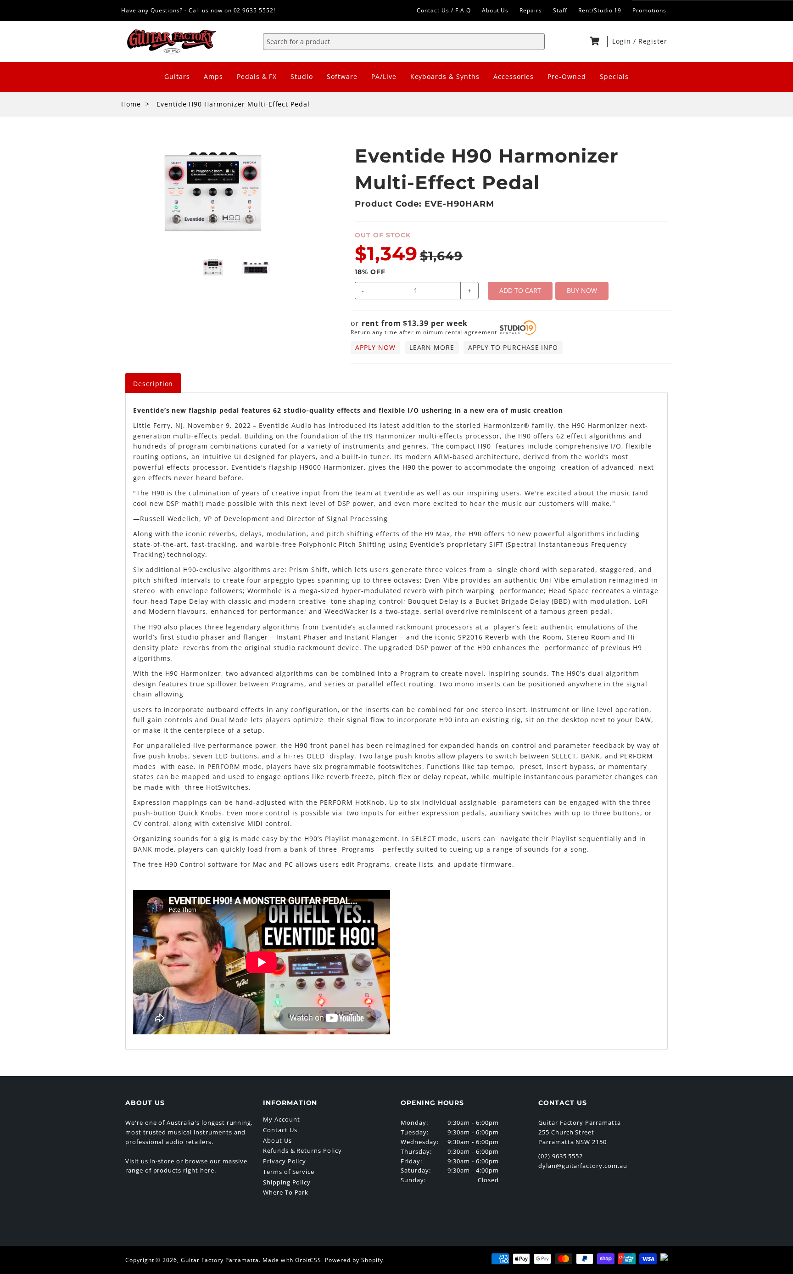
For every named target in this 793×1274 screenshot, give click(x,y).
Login (622, 41)
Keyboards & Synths (445, 76)
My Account (281, 1119)
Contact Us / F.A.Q (443, 10)
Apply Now (375, 347)
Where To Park (285, 1192)
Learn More (432, 347)
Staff (560, 10)
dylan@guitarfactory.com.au (582, 1166)
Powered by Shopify (354, 1260)
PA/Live (383, 76)
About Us (495, 10)
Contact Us (280, 1130)
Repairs (530, 10)
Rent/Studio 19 (599, 10)
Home (131, 104)
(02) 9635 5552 (560, 1156)
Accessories (513, 76)
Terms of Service (288, 1171)
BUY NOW (582, 290)
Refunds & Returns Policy (302, 1150)
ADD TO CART (520, 290)
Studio (301, 76)
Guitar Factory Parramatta (220, 1260)
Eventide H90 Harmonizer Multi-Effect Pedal (233, 104)
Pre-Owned (566, 76)
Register (652, 41)
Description (153, 383)
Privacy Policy (284, 1161)
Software (342, 76)
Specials (614, 76)
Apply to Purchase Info (513, 347)
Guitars (177, 76)
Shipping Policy (287, 1182)
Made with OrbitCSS (291, 1260)
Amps (213, 76)
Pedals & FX (257, 76)
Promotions (649, 10)
